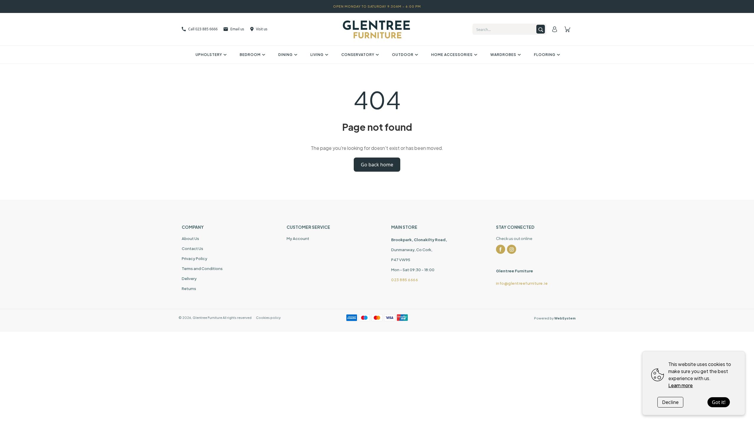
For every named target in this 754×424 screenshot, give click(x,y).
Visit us (261, 29)
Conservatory (357, 54)
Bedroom (250, 54)
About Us (190, 238)
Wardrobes (503, 54)
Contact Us (192, 248)
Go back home (377, 164)
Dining (285, 54)
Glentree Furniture (207, 317)
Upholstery (209, 54)
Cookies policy (268, 317)
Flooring (544, 54)
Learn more (680, 385)
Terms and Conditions (202, 268)
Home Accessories (452, 54)
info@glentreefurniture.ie (522, 283)
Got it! (718, 402)
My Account (298, 238)
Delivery (189, 278)
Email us (237, 29)
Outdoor (403, 54)
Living (317, 54)
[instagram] (511, 249)
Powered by (555, 318)
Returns (189, 288)
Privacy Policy (194, 258)
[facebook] (500, 249)
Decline (670, 402)
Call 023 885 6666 (203, 29)
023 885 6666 (404, 279)
